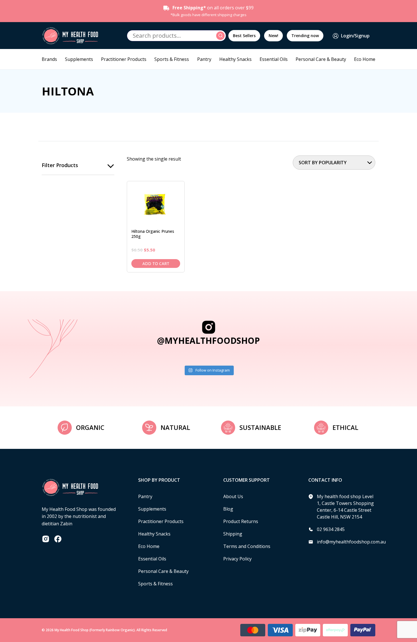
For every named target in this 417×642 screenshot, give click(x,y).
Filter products (60, 165)
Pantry (204, 59)
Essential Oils (274, 59)
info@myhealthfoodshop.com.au (351, 542)
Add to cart (155, 263)
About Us (233, 496)
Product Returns (240, 521)
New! (273, 35)
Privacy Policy (237, 559)
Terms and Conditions (246, 546)
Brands (49, 59)
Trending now (305, 35)
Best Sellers (244, 35)
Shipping (232, 534)
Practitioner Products (123, 59)
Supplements (79, 59)
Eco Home (364, 59)
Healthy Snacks (235, 59)
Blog (228, 509)
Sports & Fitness (171, 59)
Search (221, 36)
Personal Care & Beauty (321, 59)
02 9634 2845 (331, 529)
